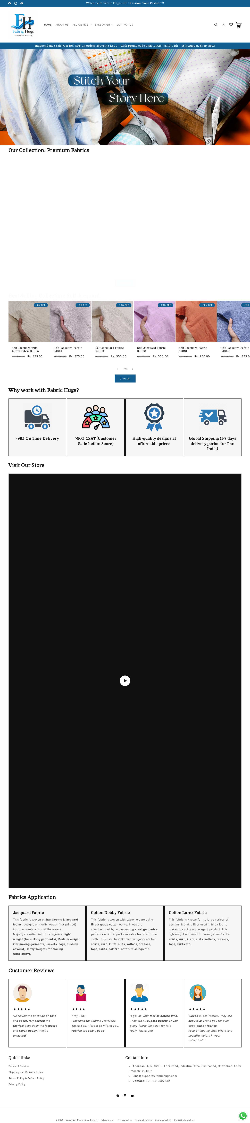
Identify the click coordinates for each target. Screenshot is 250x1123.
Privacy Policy (17, 1084)
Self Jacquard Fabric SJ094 (68, 349)
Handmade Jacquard (100, 212)
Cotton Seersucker (178, 270)
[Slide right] (132, 369)
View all (125, 283)
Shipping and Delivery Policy (26, 1072)
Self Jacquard (64, 210)
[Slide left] (117, 369)
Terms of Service (19, 1066)
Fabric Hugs (71, 1120)
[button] (82, 24)
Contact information (184, 1120)
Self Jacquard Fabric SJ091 (193, 349)
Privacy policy (125, 1120)
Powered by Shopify (87, 1120)
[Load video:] (125, 681)
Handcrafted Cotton (218, 212)
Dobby (135, 268)
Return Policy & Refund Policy (26, 1078)
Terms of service (143, 1120)
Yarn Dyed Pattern (21, 212)
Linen (95, 268)
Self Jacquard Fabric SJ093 (109, 349)
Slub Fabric (62, 268)
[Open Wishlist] (231, 24)
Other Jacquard (143, 210)
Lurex (17, 268)
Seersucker (178, 210)
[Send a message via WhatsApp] (243, 1116)
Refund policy (107, 1120)
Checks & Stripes (215, 270)
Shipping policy (163, 1120)
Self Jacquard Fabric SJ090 (151, 349)
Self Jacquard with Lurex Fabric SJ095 (25, 349)
